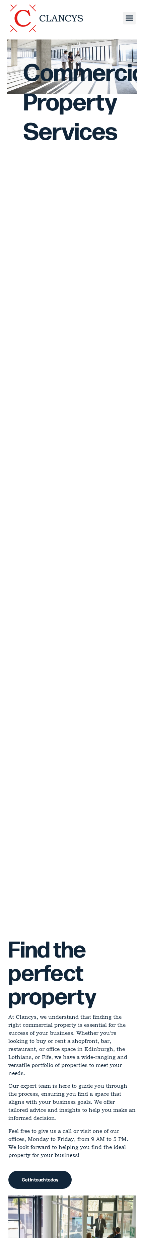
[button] (129, 18)
